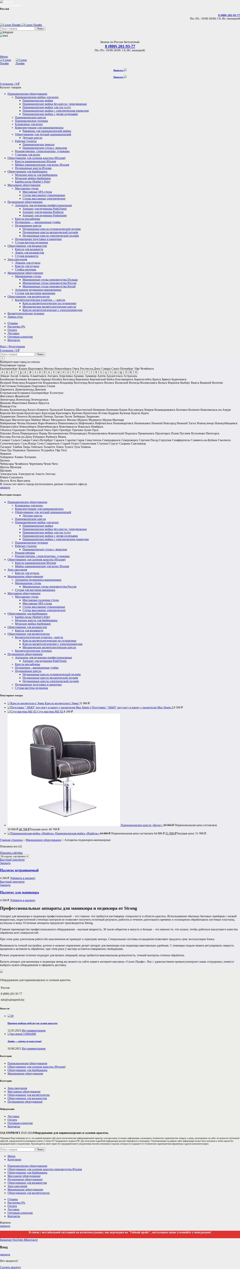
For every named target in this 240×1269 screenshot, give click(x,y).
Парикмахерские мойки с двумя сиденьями (50, 114)
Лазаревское (8, 416)
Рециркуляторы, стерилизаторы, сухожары (42, 151)
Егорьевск (24, 392)
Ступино (103, 443)
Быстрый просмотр (12, 859)
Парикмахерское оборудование (27, 502)
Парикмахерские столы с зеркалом (44, 147)
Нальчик (31, 423)
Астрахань (130, 376)
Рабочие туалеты (26, 141)
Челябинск (147, 368)
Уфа (137, 368)
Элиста (39, 473)
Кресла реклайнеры (27, 218)
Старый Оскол (69, 443)
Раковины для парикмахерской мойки (46, 131)
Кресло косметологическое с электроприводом (52, 310)
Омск (75, 368)
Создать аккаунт (10, 1267)
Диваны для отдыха (27, 262)
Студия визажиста (26, 256)
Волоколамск (148, 382)
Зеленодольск (39, 399)
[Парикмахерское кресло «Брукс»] (64, 825)
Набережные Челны (13, 423)
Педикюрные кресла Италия (33, 168)
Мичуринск (58, 419)
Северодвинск (111, 440)
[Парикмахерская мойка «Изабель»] (31, 833)
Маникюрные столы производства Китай (49, 286)
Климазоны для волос (29, 124)
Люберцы (79, 416)
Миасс (46, 419)
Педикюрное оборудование (25, 654)
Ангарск (52, 376)
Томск (60, 446)
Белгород (69, 379)
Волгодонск (96, 382)
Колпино (194, 409)
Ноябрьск (97, 426)
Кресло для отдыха (27, 266)
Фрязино (5, 453)
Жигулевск (7, 396)
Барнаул (46, 379)
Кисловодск (136, 409)
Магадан (5, 419)
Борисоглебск (143, 379)
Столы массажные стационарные (43, 195)
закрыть (5, 487)
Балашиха (34, 379)
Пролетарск (162, 433)
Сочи (40, 443)
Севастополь (93, 440)
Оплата (12, 1119)
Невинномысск (68, 423)
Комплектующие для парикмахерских (39, 127)
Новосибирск (63, 368)
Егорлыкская (8, 392)
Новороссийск (9, 426)
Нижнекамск (142, 423)
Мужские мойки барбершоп (33, 178)
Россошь (5, 436)
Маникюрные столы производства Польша (50, 279)
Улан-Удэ (6, 450)
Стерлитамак (88, 443)
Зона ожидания (17, 569)
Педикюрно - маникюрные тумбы (36, 667)
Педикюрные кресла (28, 225)
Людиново (92, 416)
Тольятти (49, 446)
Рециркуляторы (25, 552)
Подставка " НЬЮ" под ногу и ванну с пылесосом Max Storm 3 (133, 707)
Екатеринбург (9, 368)
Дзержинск (7, 389)
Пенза (16, 433)
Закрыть (5, 863)
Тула (77, 446)
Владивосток (34, 382)
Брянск (166, 379)
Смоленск (224, 440)
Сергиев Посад (148, 440)
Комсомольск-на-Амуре (215, 409)
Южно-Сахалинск (11, 477)
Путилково (198, 433)
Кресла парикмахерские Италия (35, 161)
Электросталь (8, 473)
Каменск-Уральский (50, 409)
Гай (2, 386)
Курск (145, 413)
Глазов (51, 386)
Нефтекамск (86, 423)
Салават (5, 440)
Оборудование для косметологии (29, 633)
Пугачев (185, 433)
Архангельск (114, 376)
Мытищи (118, 419)
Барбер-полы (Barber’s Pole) (32, 181)
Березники (82, 379)
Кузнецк (125, 413)
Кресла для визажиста (29, 249)
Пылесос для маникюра (19, 892)
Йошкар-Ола (8, 406)
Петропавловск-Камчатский (106, 433)
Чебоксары (7, 463)
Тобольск (37, 446)
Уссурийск (47, 450)
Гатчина (10, 386)
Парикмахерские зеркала (38, 144)
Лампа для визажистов (29, 252)
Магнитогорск (21, 419)
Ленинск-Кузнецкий (29, 416)
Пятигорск (212, 433)
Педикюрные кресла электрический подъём (50, 235)
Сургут (113, 443)
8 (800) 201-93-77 (229, 15)
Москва (49, 368)
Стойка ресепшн (25, 269)
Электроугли (26, 473)
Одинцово (19, 430)
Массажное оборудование (24, 593)
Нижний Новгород (164, 423)
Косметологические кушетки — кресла (40, 299)
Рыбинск (51, 436)
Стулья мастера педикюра (31, 242)
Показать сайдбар (11, 852)
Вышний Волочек (211, 382)
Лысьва (59, 416)
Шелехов (15, 467)
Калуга (32, 409)
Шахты (4, 467)
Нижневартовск (123, 423)
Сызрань (124, 443)
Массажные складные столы (40, 600)
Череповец (36, 463)
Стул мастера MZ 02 (50, 711)
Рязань (62, 436)
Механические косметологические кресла (49, 306)
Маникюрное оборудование (25, 576)
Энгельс (50, 473)
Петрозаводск (78, 433)
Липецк (48, 416)
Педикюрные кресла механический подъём (50, 232)
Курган (135, 413)
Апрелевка (66, 376)
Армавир (91, 376)
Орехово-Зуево (81, 430)
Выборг (185, 382)
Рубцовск (39, 436)
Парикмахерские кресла (30, 117)
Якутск (4, 480)
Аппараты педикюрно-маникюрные (38, 289)
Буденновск (179, 379)
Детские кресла (32, 137)
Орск (95, 430)
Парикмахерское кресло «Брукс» (142, 825)
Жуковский (22, 396)
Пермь (43, 433)
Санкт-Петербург (122, 368)
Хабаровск (7, 457)
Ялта (13, 480)
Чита (55, 463)
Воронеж (173, 382)
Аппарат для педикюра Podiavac (43, 212)
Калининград (18, 409)
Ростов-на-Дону (90, 368)
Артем (101, 376)
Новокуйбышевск (226, 423)
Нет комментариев (34, 1030)
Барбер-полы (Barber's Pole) (32, 617)
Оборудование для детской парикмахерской (43, 134)
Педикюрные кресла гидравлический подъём (51, 229)
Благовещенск (124, 379)
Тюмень (86, 446)
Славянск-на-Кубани (204, 440)
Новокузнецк (205, 423)
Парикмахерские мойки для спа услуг (46, 107)
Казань (23, 368)
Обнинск (6, 430)
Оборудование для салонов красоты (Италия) (36, 559)
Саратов (70, 440)
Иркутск (43, 403)
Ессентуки (56, 392)
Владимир (66, 382)
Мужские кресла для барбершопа (36, 174)
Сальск (15, 440)
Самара (106, 368)
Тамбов (17, 446)
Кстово (103, 413)
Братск (156, 379)
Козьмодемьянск (165, 409)
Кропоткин (90, 413)
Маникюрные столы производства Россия (49, 283)
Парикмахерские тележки (31, 120)
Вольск (162, 382)
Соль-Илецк (28, 443)
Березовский (98, 379)
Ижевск (33, 403)
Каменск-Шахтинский (78, 409)
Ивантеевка (19, 403)
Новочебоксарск (47, 426)
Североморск (129, 440)
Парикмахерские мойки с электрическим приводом (55, 110)
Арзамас (79, 376)
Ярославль (23, 480)
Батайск (57, 379)
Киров (123, 409)
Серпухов (165, 440)
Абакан (4, 376)
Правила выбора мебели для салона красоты (32, 1023)
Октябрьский (34, 430)
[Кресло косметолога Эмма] (26, 703)
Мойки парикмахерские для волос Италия (42, 164)
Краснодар (48, 413)
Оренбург (65, 430)
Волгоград (80, 382)
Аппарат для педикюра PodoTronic (44, 208)
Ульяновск (19, 450)
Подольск (131, 433)
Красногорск (32, 413)
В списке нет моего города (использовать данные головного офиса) (43, 484)
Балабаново (7, 379)
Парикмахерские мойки (37, 100)
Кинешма (112, 409)
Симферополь (181, 440)
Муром (107, 419)
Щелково (6, 470)
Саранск (59, 440)
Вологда (134, 382)
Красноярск (35, 368)
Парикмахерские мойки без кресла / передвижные (54, 103)
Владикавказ (51, 382)
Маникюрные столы (28, 276)
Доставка (13, 1116)
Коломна (182, 409)
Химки (18, 457)
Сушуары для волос (27, 154)
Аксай (14, 376)
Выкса (195, 382)
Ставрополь (52, 443)
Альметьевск (38, 376)
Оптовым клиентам (20, 1123)
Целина (5, 460)
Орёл (55, 430)
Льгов (68, 416)
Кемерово (99, 409)
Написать (118, 70)
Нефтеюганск (103, 423)
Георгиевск (39, 386)
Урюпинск (33, 450)
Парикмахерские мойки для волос (37, 97)
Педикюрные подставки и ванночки (38, 239)
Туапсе (68, 446)
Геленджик (24, 386)
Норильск (84, 426)
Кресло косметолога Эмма (62, 703)
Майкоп (36, 419)
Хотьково (30, 457)
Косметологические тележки (33, 650)
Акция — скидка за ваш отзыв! (25, 1041)
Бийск (111, 379)
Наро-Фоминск (47, 423)
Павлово (5, 433)
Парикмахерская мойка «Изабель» (77, 833)
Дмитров (40, 389)
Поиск (40, 28)
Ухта (64, 450)
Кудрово (113, 413)
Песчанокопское (58, 433)
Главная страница (11, 840)
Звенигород (7, 399)
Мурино (82, 419)
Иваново (5, 403)
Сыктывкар (138, 443)
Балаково (21, 379)
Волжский (121, 382)
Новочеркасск (68, 426)
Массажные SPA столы (37, 191)
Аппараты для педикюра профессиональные (43, 205)
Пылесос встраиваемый (19, 870)
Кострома (17, 413)
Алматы (24, 376)
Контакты (14, 1126)
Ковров (149, 409)
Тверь (26, 446)
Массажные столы (26, 188)
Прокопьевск (146, 433)
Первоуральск (29, 433)
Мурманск (95, 419)
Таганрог (6, 446)
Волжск (109, 382)
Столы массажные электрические (43, 198)
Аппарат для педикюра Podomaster (44, 215)
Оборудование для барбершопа (27, 613)
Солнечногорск (10, 443)
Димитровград (24, 389)
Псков (175, 433)
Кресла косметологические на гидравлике (49, 303)
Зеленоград (23, 399)
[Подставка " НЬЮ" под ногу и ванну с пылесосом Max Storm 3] (50, 707)
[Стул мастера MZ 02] (22, 711)
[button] (22, 878)
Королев (5, 413)
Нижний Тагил (186, 423)
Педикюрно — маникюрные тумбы (38, 222)
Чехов (47, 463)
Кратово (77, 413)
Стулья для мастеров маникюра (35, 293)
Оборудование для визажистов (27, 627)
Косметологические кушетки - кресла (39, 637)
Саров (80, 440)
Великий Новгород (12, 382)
